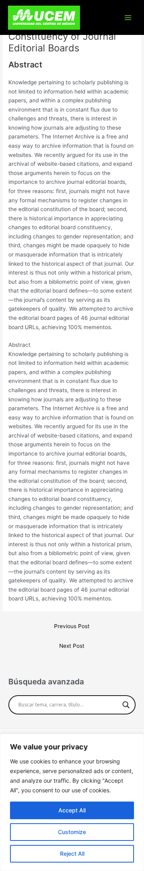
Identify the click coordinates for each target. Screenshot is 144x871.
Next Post (71, 646)
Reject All (72, 853)
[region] (72, 802)
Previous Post (72, 626)
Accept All (72, 810)
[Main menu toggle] (128, 17)
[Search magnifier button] (126, 704)
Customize (72, 831)
